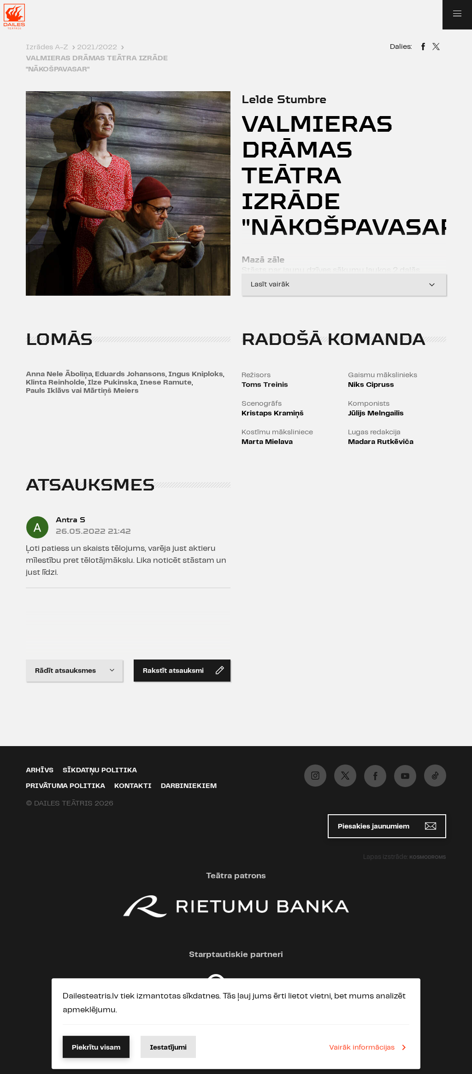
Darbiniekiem (189, 786)
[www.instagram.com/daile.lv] (315, 776)
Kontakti (133, 786)
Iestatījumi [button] (168, 1048)
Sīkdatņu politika (100, 770)
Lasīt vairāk (270, 284)
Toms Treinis (265, 384)
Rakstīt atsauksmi (173, 671)
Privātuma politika (65, 786)
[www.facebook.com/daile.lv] (375, 776)
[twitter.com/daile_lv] (345, 776)
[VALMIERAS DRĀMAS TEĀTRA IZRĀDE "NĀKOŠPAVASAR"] (423, 47)
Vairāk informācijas (362, 1047)
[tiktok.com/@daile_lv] (435, 776)
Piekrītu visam (96, 1048)
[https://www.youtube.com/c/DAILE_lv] (405, 776)
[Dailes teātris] (20, 16)
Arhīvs (39, 770)
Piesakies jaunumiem (374, 826)
